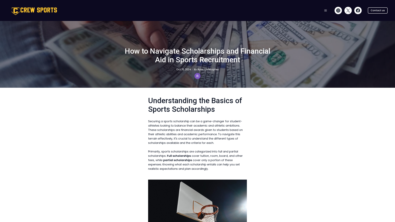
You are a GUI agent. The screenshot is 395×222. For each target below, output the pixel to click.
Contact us (378, 10)
